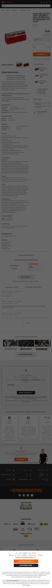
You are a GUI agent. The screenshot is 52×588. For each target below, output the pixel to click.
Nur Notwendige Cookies (26, 565)
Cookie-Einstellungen (24, 557)
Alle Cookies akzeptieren (25, 561)
